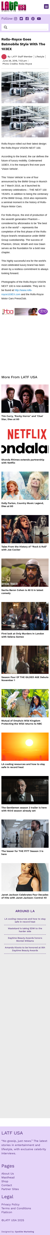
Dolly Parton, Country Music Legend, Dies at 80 (22, 505)
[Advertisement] (25, 343)
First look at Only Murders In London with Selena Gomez (22, 635)
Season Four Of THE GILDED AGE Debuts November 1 (24, 679)
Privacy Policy (10, 1204)
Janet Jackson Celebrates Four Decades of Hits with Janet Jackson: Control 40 (24, 896)
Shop (4, 1181)
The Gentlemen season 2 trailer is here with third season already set (24, 809)
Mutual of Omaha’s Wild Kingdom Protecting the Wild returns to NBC (21, 722)
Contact (6, 1185)
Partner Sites (10, 1189)
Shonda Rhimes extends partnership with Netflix (22, 461)
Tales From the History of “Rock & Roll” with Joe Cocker (24, 548)
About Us (7, 1173)
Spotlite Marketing (24, 1231)
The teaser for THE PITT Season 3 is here (22, 853)
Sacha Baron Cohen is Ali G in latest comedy (22, 592)
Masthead (8, 1177)
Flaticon (6, 1212)
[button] (46, 6)
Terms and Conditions (16, 1208)
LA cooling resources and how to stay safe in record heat (23, 766)
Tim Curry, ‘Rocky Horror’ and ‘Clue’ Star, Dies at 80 (22, 417)
